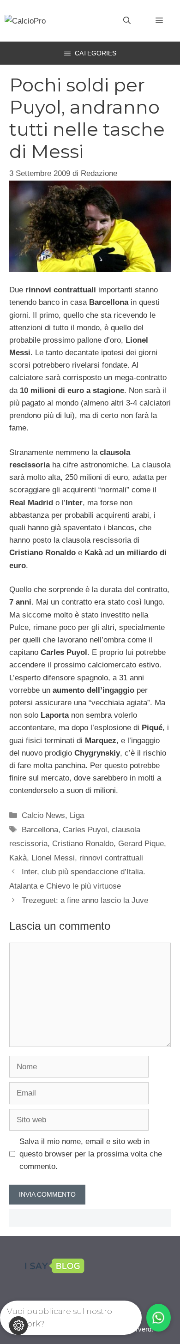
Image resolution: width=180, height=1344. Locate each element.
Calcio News (43, 815)
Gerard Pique (141, 843)
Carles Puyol (85, 829)
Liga (77, 815)
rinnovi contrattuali (111, 858)
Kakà (18, 858)
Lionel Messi (53, 858)
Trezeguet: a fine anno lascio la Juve (85, 900)
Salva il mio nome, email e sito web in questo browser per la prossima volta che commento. (90, 1154)
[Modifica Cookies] (18, 1325)
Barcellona (40, 829)
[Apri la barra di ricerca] (127, 20)
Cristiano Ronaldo (83, 843)
